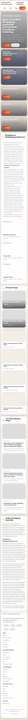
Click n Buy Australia (18, 709)
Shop (4, 8)
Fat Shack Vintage (7, 664)
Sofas (4, 691)
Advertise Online (7, 638)
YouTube (6, 629)
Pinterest (12, 629)
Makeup (5, 676)
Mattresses (5, 693)
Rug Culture (6, 659)
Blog (16, 8)
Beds (4, 688)
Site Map (5, 647)
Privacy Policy (6, 640)
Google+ (19, 625)
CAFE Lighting (6, 657)
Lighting (5, 671)
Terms (4, 642)
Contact (22, 8)
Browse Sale (15, 45)
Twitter (12, 625)
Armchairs (5, 695)
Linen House (6, 652)
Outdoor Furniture (7, 698)
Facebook (6, 625)
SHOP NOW (6, 45)
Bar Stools (5, 686)
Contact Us (5, 644)
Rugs (4, 674)
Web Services (6, 703)
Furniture (5, 669)
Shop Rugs (6, 77)
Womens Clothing (7, 678)
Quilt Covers (6, 681)
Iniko (4, 661)
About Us (5, 635)
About (10, 8)
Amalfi (4, 655)
